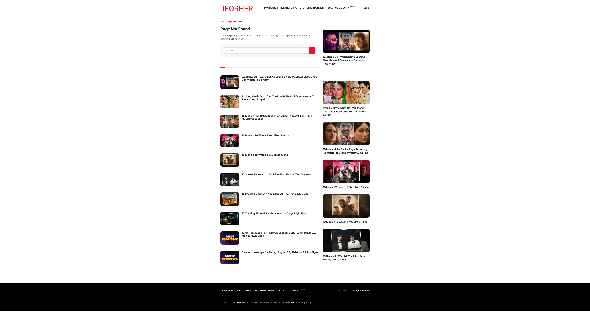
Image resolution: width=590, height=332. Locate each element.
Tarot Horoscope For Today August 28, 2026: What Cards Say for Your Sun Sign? (279, 234)
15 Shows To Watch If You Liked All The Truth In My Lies (275, 193)
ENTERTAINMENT (316, 7)
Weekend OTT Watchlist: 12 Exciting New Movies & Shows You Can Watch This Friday (279, 78)
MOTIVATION (271, 7)
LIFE (302, 7)
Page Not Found (235, 21)
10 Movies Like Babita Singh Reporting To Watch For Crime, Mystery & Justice (277, 117)
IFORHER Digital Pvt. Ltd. (238, 302)
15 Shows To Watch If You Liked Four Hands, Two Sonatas (276, 174)
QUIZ (330, 7)
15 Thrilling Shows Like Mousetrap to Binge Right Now (274, 213)
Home (223, 21)
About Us (293, 302)
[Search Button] (312, 50)
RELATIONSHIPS (288, 7)
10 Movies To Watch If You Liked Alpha (265, 154)
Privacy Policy (305, 302)
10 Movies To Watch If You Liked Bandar (266, 135)
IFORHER (238, 8)
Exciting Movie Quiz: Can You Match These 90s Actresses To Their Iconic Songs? (278, 98)
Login (367, 7)
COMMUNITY (342, 7)
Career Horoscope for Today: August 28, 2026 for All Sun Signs (280, 252)
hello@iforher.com (361, 290)
